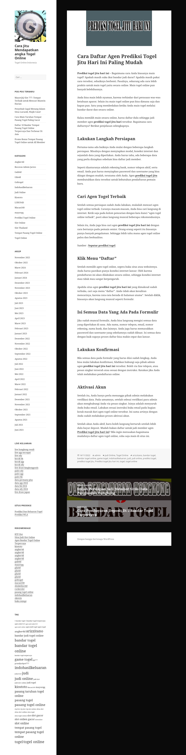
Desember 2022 (22, 338)
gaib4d (18, 561)
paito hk (19, 476)
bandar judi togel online (29, 635)
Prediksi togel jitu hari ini (93, 432)
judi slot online (20, 683)
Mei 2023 (19, 313)
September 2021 (22, 414)
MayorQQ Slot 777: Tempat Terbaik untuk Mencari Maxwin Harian (30, 100)
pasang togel (24, 700)
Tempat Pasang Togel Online (28, 233)
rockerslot (20, 589)
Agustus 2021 (21, 419)
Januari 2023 (21, 333)
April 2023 (20, 318)
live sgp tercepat (23, 452)
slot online (22, 723)
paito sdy (19, 470)
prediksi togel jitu (146, 175)
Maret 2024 (20, 267)
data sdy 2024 (21, 489)
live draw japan (22, 492)
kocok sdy (19, 464)
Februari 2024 (21, 272)
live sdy (18, 455)
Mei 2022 (19, 374)
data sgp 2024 (21, 483)
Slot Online (20, 222)
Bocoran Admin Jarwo (25, 167)
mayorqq (19, 212)
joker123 (18, 674)
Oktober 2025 (21, 262)
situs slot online (21, 712)
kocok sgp (19, 461)
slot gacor (37, 715)
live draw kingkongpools (26, 467)
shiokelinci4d (21, 586)
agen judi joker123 (31, 624)
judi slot (36, 679)
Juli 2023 (19, 303)
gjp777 (35, 660)
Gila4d (18, 177)
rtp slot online (31, 709)
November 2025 (22, 257)
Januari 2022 (21, 394)
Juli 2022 (19, 364)
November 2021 (22, 404)
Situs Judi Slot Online (25, 537)
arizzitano (34, 631)
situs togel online (21, 716)
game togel (23, 659)
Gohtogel (19, 182)
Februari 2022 (21, 389)
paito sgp (19, 473)
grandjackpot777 (22, 663)
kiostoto (18, 546)
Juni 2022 (19, 369)
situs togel (31, 712)
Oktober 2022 (21, 348)
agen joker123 (20, 624)
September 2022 (22, 353)
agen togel (42, 627)
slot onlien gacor (25, 719)
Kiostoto (19, 197)
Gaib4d (18, 172)
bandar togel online (86, 458)
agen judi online (20, 627)
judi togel (31, 682)
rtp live (17, 709)
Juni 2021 (19, 429)
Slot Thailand (21, 227)
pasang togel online (24, 592)
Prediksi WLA (21, 514)
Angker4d (19, 162)
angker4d (19, 549)
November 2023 (22, 288)
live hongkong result (24, 449)
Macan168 (20, 207)
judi (25, 673)
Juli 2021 (19, 424)
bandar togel (25, 640)
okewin (18, 598)
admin (98, 455)
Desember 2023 (22, 282)
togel (19, 741)
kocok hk (19, 458)
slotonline (38, 720)
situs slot (40, 709)
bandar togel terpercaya (23, 655)
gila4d (18, 567)
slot (29, 715)
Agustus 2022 (21, 358)
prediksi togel (149, 458)
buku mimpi (20, 601)
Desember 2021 (22, 399)
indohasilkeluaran (23, 595)
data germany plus (24, 479)
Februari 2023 (21, 328)
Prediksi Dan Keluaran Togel (28, 511)
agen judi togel (31, 627)
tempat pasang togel (28, 727)
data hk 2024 (21, 486)
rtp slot (22, 709)
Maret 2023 (20, 323)
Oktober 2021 (21, 409)
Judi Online (20, 192)
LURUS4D (19, 202)
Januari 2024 (21, 277)
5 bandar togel (20, 621)
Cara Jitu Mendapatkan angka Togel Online (26, 51)
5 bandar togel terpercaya (35, 621)
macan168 (20, 583)
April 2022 (20, 379)
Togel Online (21, 238)
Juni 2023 (19, 308)
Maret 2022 (20, 384)
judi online (24, 678)
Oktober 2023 (21, 293)
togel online (33, 741)
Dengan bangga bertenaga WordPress (95, 539)
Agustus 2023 (21, 298)
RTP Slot (19, 534)
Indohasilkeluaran (23, 187)
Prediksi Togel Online (25, 217)
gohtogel (19, 579)
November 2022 (22, 343)
